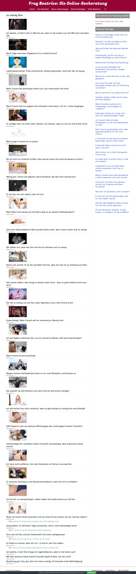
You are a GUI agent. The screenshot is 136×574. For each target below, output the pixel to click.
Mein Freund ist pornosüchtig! (20, 355)
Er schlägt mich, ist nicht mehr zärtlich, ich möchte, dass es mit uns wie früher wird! (46, 124)
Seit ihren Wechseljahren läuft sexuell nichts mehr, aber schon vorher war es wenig (46, 229)
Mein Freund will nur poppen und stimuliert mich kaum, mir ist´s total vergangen (45, 106)
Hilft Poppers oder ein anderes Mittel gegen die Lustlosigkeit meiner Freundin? (44, 426)
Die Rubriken (43, 9)
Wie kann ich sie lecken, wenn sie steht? (112, 192)
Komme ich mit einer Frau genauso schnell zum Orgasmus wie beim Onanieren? (110, 184)
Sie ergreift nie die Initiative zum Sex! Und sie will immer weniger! (38, 391)
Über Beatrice (94, 9)
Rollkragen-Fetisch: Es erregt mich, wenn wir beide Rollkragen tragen (110, 114)
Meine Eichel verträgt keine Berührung (111, 63)
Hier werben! (123, 570)
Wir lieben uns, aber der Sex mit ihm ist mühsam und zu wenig (36, 247)
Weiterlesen (10, 38)
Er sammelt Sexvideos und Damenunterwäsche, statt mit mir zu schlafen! (41, 481)
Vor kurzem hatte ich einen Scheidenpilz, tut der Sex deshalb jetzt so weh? (111, 122)
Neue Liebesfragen (59, 9)
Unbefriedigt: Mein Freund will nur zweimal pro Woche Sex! (35, 320)
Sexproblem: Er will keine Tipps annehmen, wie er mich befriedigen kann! (41, 525)
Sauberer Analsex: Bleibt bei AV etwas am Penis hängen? (111, 98)
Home (32, 9)
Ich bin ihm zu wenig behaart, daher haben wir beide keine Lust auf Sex (40, 499)
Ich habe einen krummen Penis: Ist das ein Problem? (111, 160)
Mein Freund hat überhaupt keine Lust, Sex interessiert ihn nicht (37, 88)
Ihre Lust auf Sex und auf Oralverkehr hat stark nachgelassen (35, 534)
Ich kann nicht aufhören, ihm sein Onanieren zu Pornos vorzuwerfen (39, 464)
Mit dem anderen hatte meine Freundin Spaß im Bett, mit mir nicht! (38, 556)
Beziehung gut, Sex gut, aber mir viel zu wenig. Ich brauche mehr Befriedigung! (44, 561)
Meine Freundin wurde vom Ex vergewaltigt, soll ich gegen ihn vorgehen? (108, 106)
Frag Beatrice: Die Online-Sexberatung (68, 3)
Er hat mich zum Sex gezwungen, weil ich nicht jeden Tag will (111, 197)
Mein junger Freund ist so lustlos (22, 141)
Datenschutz (97, 570)
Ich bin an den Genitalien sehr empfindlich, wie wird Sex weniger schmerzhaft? (110, 69)
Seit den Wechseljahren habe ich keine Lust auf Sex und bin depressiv (111, 204)
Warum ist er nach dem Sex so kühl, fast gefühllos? (112, 77)
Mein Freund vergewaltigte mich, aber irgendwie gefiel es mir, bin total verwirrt (111, 131)
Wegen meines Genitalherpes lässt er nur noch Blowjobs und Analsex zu (41, 373)
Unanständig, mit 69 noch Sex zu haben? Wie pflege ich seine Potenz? (111, 56)
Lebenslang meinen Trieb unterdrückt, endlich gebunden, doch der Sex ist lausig (45, 71)
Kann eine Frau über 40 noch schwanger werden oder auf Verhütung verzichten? (112, 85)
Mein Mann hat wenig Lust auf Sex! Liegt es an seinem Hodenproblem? (40, 212)
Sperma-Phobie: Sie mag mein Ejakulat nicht (111, 49)
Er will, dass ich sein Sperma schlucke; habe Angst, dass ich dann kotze (111, 140)
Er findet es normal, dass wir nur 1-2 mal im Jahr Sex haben (34, 543)
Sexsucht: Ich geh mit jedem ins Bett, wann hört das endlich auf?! (111, 42)
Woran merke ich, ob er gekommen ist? (112, 93)
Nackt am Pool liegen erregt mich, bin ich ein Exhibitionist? (111, 36)
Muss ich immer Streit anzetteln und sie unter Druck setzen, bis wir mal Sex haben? (46, 517)
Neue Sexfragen (78, 9)
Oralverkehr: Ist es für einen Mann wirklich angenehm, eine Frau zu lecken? (110, 168)
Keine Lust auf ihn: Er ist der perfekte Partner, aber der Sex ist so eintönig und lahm (46, 265)
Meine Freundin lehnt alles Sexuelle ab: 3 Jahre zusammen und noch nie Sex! (111, 176)
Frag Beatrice (16, 570)
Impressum (110, 570)
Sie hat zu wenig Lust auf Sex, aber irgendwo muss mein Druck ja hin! (39, 302)
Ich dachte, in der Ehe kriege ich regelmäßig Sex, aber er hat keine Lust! (40, 552)
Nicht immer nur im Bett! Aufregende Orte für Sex (111, 153)
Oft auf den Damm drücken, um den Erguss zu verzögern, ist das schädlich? (112, 211)
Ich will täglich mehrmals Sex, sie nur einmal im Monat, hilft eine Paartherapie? (44, 338)
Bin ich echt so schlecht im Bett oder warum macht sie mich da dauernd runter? (44, 159)
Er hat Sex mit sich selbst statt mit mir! (25, 194)
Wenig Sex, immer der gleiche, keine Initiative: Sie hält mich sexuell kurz (41, 177)
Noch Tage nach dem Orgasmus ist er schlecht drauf (31, 53)
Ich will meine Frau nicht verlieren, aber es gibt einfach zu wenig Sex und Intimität (45, 408)
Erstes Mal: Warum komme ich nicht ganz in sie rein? (110, 146)
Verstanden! (91, 572)
